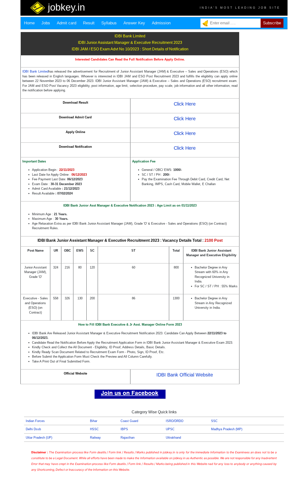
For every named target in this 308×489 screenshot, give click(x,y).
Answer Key (134, 23)
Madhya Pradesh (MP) (226, 429)
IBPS (124, 429)
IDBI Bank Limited (35, 71)
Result (89, 23)
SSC (214, 421)
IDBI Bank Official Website (184, 374)
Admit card (66, 23)
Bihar (93, 421)
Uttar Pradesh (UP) (39, 437)
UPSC (170, 429)
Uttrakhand (173, 437)
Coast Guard (129, 421)
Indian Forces (35, 421)
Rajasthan (128, 437)
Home (29, 23)
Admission (161, 23)
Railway (95, 437)
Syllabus (109, 23)
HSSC (94, 429)
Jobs (45, 23)
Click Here (185, 104)
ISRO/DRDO (174, 421)
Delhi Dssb (33, 429)
